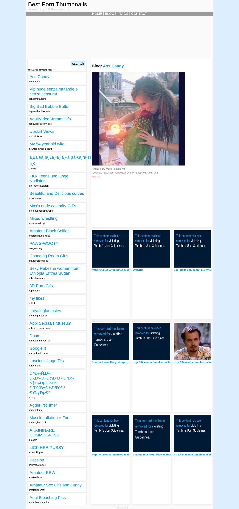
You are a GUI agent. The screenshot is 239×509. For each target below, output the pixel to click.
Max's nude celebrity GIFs (53, 206)
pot (102, 168)
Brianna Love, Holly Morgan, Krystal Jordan (119, 362)
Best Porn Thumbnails (57, 4)
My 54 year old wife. (48, 144)
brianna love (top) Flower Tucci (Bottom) (158, 454)
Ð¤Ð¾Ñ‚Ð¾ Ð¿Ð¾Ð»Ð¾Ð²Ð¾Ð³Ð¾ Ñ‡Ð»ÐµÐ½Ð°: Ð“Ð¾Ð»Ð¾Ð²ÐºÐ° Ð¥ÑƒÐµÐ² (52, 383)
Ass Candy (39, 76)
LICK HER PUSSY (47, 447)
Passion (37, 460)
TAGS (123, 13)
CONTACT (139, 13)
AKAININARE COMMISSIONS (44, 432)
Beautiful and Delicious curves (57, 193)
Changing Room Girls (49, 256)
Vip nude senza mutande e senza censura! (54, 91)
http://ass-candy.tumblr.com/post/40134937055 (130, 172)
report (96, 177)
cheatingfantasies (45, 310)
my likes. (37, 298)
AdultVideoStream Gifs (50, 119)
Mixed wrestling (44, 218)
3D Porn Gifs (41, 285)
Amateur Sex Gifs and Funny (56, 485)
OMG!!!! (138, 269)
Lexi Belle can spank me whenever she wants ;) (204, 269)
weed (109, 168)
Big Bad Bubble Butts (49, 106)
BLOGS (111, 13)
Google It (38, 348)
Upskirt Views (42, 131)
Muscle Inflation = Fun (49, 417)
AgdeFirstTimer (43, 405)
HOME (97, 13)
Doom (35, 335)
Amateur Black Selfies (49, 231)
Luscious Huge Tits (47, 360)
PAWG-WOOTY (44, 243)
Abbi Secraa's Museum (50, 323)
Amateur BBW (42, 472)
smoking (119, 168)
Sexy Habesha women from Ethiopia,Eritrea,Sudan (54, 271)
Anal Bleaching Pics (48, 497)
